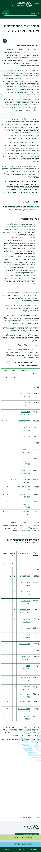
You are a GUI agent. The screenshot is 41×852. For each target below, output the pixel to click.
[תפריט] (37, 4)
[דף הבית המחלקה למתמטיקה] (17, 5)
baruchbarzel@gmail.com (21, 210)
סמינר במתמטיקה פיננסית (26, 461)
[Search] (5, 12)
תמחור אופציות (24, 437)
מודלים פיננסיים (24, 421)
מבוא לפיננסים (25, 576)
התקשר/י (34, 849)
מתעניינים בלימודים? (23, 844)
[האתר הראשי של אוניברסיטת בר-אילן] (31, 830)
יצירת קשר (20, 849)
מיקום (7, 849)
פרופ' (33, 207)
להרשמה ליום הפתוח (23, 837)
